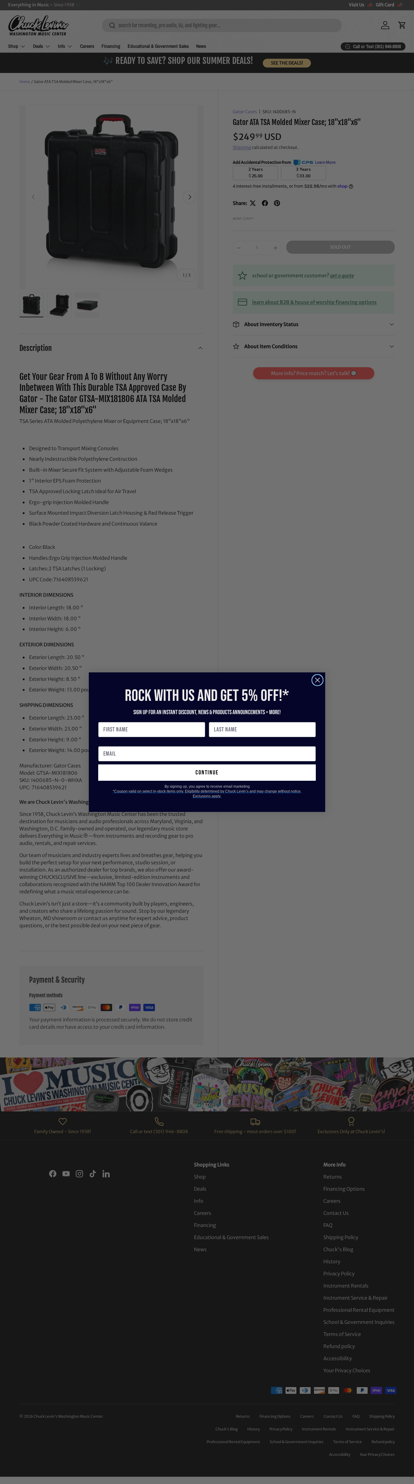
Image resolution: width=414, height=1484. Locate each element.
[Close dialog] (317, 680)
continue (207, 772)
